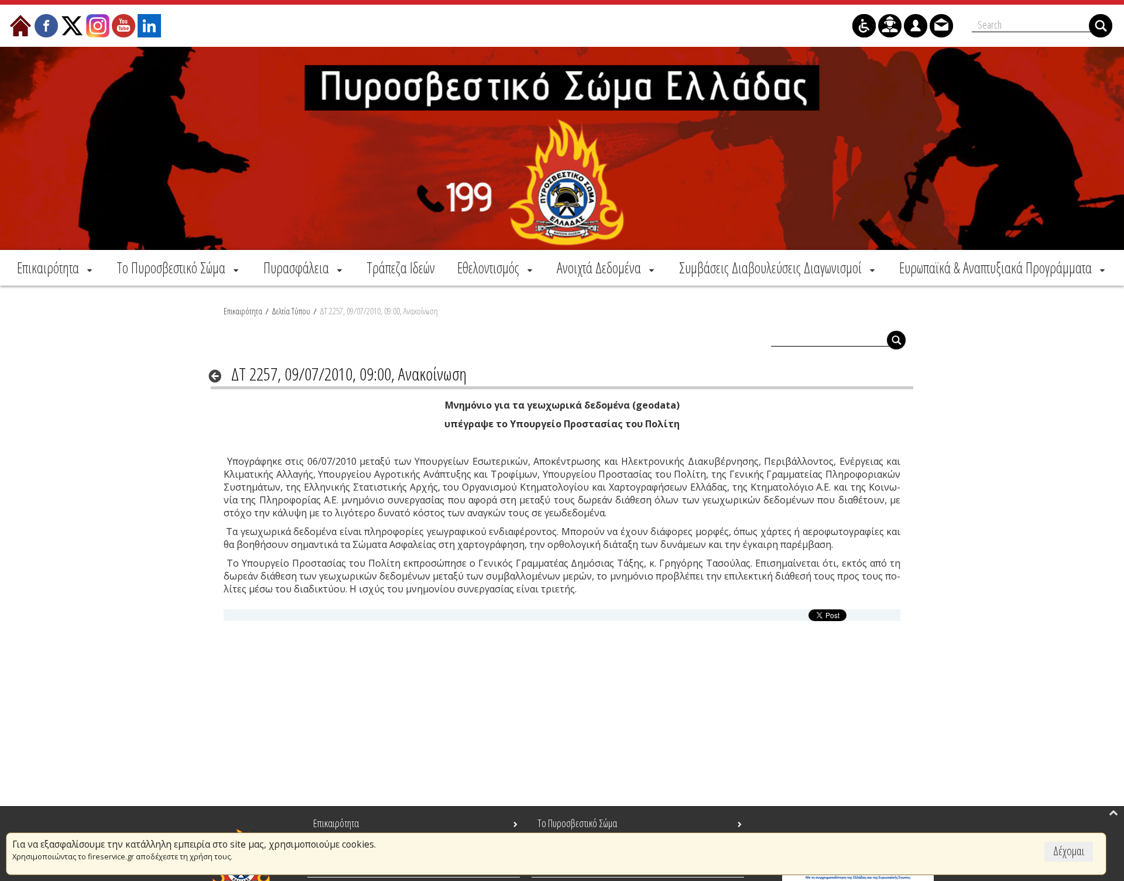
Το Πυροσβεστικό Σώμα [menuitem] (577, 823)
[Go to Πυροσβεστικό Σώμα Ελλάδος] (562, 148)
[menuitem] (55, 267)
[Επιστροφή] (218, 376)
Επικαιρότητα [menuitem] (336, 823)
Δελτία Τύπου (291, 311)
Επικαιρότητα (243, 311)
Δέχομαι (1068, 851)
